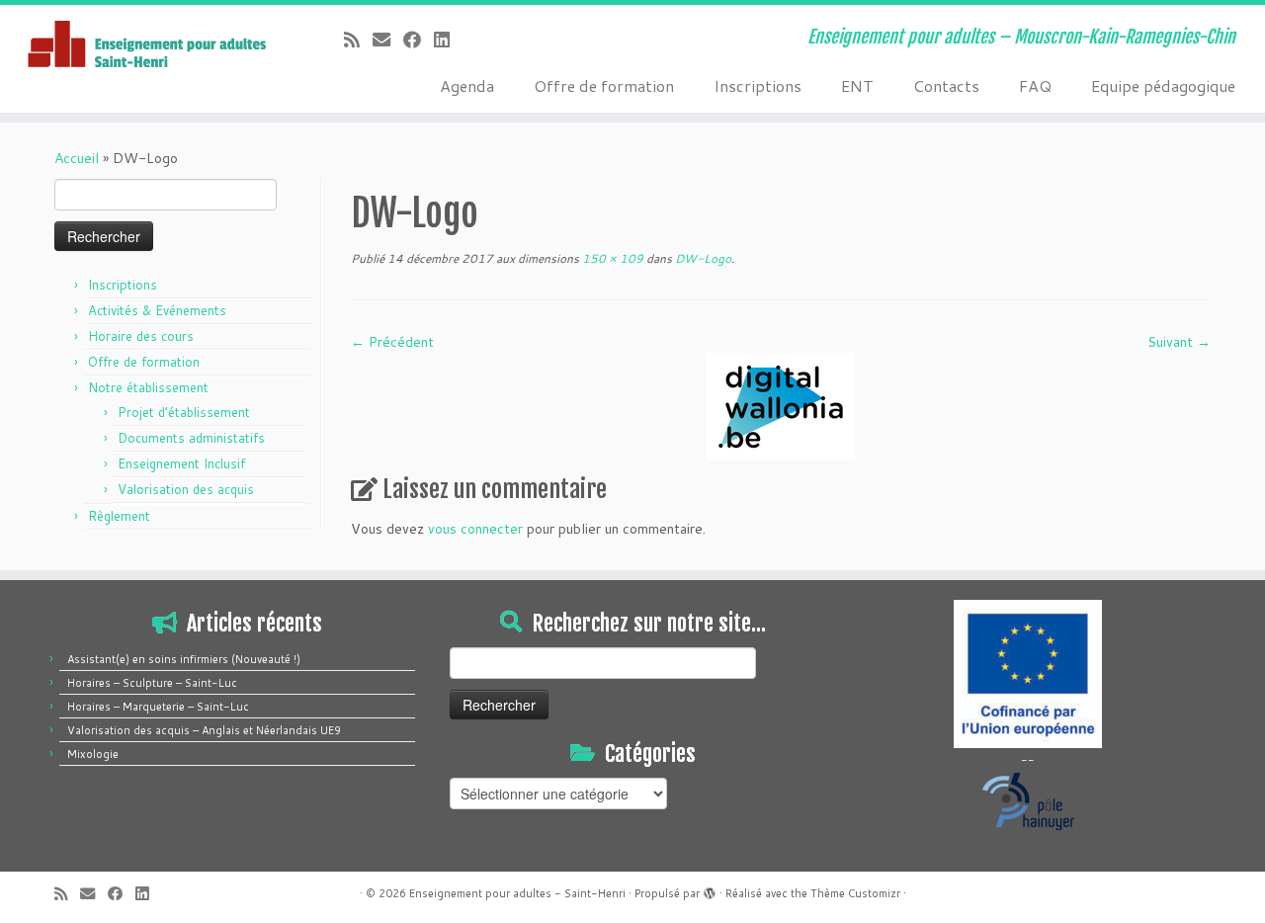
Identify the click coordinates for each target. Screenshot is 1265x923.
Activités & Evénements (157, 310)
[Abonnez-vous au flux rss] (358, 39)
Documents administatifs (191, 438)
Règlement (119, 516)
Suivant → (1179, 342)
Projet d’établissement (184, 412)
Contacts (946, 85)
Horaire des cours (141, 336)
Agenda (467, 85)
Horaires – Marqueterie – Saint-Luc (158, 706)
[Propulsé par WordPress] (710, 889)
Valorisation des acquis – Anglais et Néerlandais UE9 (204, 730)
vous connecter (475, 529)
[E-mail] (388, 39)
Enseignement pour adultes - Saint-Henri (517, 893)
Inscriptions (757, 85)
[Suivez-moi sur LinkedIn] (448, 39)
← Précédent (392, 342)
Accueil (76, 158)
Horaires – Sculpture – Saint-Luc (152, 683)
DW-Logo (701, 258)
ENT (857, 85)
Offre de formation (604, 85)
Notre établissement (148, 387)
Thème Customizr (855, 893)
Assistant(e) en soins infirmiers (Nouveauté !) (183, 659)
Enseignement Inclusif (181, 463)
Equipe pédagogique (1163, 85)
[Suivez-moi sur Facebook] (418, 39)
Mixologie (93, 754)
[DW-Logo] (781, 405)
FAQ (1035, 85)
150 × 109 (611, 258)
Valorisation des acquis (186, 489)
